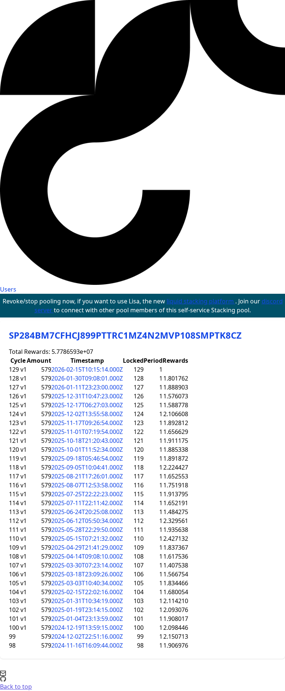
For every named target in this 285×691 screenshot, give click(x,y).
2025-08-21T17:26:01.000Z (87, 476)
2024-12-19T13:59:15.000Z (87, 627)
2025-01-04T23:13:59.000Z (87, 619)
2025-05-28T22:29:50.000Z (87, 530)
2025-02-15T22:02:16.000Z (87, 592)
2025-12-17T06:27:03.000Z (87, 405)
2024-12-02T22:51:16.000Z (87, 636)
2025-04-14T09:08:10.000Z (87, 556)
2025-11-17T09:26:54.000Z (87, 423)
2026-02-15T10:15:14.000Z (87, 369)
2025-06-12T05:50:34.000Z (87, 521)
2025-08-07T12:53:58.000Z (87, 485)
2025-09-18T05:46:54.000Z (87, 458)
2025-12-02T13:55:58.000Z (87, 414)
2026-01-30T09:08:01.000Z (87, 378)
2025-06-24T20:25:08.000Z (87, 512)
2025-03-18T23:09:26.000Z (87, 574)
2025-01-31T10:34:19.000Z (87, 601)
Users (8, 289)
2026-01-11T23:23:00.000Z (87, 387)
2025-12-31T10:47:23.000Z (87, 396)
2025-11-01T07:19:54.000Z (87, 432)
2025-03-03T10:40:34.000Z (87, 583)
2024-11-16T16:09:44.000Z (87, 645)
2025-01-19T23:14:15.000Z (87, 610)
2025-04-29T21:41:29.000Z (87, 547)
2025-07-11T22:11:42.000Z (87, 503)
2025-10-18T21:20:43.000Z (87, 441)
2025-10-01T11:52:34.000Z (87, 449)
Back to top (16, 686)
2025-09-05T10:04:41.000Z (87, 467)
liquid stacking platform (201, 301)
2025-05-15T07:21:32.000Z (87, 538)
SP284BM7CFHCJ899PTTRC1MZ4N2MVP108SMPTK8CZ (125, 335)
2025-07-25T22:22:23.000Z (87, 494)
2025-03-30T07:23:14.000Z (87, 565)
